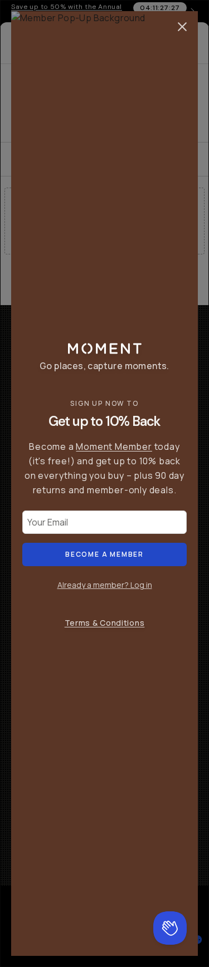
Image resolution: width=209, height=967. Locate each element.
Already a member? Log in (104, 585)
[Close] (182, 26)
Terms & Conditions (105, 622)
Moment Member (114, 446)
